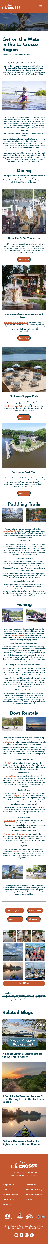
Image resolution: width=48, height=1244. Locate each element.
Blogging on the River (21, 996)
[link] (24, 259)
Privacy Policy (34, 1228)
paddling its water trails (11, 531)
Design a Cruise (18, 796)
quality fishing (17, 635)
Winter (20, 1000)
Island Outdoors (9, 821)
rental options (8, 742)
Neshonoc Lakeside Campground (16, 834)
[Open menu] (41, 6)
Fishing (32, 996)
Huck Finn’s (37, 244)
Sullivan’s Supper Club (14, 406)
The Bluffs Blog (8, 996)
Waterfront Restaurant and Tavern (16, 323)
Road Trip (28, 998)
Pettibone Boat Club (30, 478)
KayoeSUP (14, 851)
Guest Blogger (19, 998)
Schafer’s (8, 763)
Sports (14, 1000)
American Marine (10, 776)
